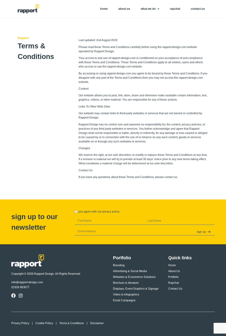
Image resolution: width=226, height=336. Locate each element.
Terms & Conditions (71, 323)
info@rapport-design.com (27, 282)
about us (124, 8)
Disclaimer (97, 323)
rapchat (175, 8)
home (104, 8)
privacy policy (110, 211)
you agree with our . (99, 211)
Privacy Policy (20, 323)
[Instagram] (20, 295)
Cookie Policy (44, 323)
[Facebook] (13, 295)
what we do (148, 8)
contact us (198, 8)
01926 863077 (20, 287)
